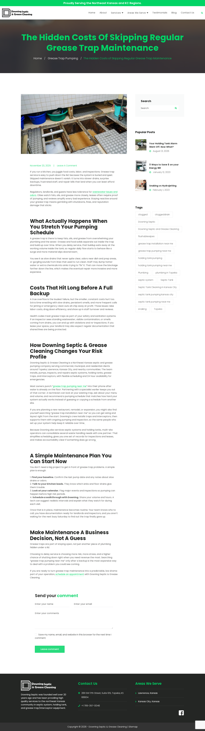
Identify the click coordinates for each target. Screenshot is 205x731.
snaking (142, 309)
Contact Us (187, 12)
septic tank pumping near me (154, 301)
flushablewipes (146, 236)
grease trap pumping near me (154, 250)
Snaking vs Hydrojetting (162, 185)
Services (116, 12)
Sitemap (133, 726)
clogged (143, 214)
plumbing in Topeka (166, 272)
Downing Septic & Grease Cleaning (108, 726)
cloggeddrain (162, 214)
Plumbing (143, 272)
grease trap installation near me (155, 243)
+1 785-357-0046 (90, 705)
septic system (145, 280)
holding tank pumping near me (155, 265)
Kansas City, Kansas (149, 701)
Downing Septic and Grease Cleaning (158, 229)
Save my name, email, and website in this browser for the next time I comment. (73, 636)
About (103, 12)
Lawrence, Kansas (148, 693)
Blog (174, 12)
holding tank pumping (150, 258)
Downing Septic (146, 221)
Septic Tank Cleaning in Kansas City (157, 287)
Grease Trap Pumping (63, 58)
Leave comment (50, 649)
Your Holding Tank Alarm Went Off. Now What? (163, 145)
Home (92, 12)
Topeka (158, 309)
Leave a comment (67, 165)
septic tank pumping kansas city (155, 294)
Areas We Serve (136, 12)
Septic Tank (167, 280)
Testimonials (159, 12)
